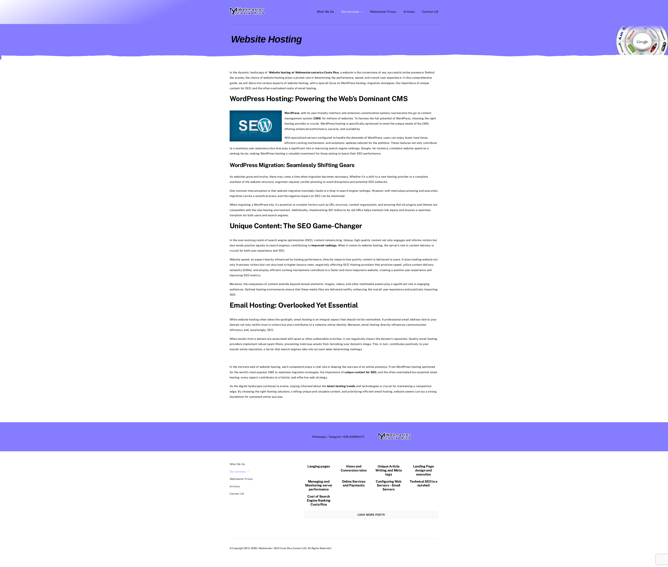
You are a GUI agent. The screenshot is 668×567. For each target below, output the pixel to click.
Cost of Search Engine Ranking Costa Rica (319, 500)
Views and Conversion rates (354, 468)
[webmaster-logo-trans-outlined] (247, 8)
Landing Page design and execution (423, 470)
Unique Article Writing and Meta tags (388, 470)
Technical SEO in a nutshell (423, 483)
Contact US (299, 548)
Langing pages (318, 466)
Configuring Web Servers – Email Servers (388, 485)
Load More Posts (371, 514)
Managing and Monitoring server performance (318, 485)
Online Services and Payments (353, 483)
